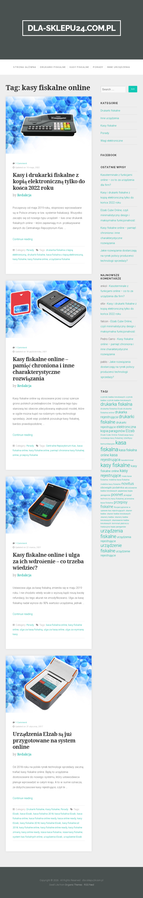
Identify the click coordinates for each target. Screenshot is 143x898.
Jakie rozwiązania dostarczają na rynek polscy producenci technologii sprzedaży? (118, 255)
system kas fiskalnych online (27, 836)
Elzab (16, 813)
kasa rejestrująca (110, 457)
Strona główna (24, 67)
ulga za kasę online (54, 629)
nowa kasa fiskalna (51, 832)
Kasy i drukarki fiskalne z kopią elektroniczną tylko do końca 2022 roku (49, 181)
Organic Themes (73, 884)
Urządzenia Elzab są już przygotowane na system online (44, 740)
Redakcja (24, 195)
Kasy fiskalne (79, 67)
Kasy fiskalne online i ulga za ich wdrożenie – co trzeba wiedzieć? (48, 561)
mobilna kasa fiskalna (119, 480)
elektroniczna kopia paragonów (118, 429)
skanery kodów (107, 517)
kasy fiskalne (19, 259)
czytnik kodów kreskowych (119, 400)
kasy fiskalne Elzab (51, 823)
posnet (117, 494)
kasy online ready (30, 832)
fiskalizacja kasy (126, 435)
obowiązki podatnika (112, 487)
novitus (127, 483)
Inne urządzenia (118, 67)
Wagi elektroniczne (112, 140)
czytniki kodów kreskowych (113, 397)
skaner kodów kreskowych (119, 514)
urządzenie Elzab (72, 836)
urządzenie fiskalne (111, 548)
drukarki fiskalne (36, 254)
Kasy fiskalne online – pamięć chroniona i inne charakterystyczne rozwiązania (43, 369)
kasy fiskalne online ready (53, 827)
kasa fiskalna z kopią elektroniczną (64, 254)
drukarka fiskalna (116, 404)
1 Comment (21, 163)
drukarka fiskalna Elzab (112, 409)
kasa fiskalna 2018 (43, 813)
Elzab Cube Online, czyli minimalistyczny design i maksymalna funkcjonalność (118, 215)
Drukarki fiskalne (53, 67)
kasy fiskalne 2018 (29, 823)
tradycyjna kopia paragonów (113, 527)
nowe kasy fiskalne (72, 832)
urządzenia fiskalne (59, 259)
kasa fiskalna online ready (42, 818)
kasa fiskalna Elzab (65, 813)
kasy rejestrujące (114, 473)
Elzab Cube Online (109, 435)
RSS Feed (89, 884)
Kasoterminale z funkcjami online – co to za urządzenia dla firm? (117, 180)
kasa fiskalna (113, 446)
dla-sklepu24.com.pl (72, 28)
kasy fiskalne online (38, 259)
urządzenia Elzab (53, 836)
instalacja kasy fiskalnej (112, 438)
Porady (98, 67)
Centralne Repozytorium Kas (61, 445)
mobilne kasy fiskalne (111, 484)
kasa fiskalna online (56, 625)
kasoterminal (127, 460)
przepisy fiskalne (29, 455)
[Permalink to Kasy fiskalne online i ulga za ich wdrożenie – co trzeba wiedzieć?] (49, 505)
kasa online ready (67, 818)
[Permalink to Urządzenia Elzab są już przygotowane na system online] (49, 684)
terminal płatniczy (120, 523)
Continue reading (23, 239)
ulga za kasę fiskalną (31, 629)
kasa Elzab (26, 813)
